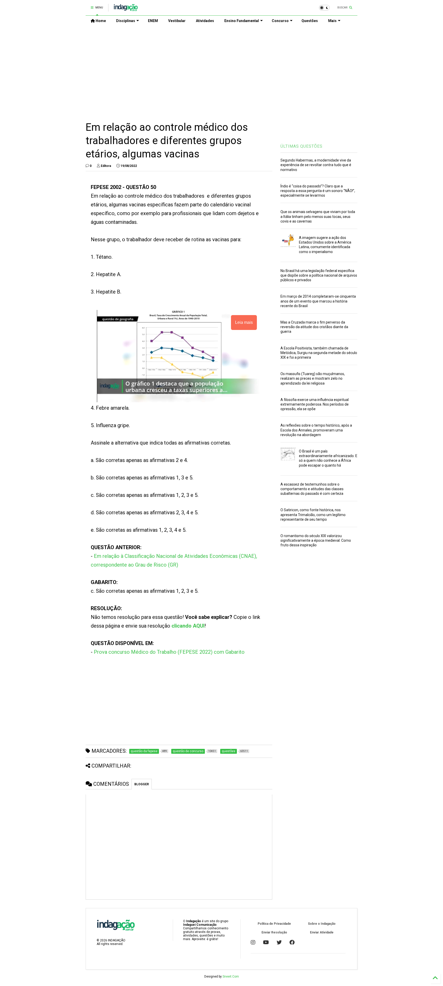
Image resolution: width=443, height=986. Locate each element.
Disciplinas (125, 21)
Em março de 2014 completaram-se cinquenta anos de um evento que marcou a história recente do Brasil (318, 301)
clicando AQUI (188, 626)
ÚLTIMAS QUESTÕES (301, 146)
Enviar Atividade (322, 932)
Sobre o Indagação (322, 923)
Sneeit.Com (231, 976)
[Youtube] (266, 942)
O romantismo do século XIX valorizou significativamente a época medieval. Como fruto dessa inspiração (315, 540)
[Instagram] (253, 942)
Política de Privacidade (274, 923)
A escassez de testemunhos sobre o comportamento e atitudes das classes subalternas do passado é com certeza (312, 489)
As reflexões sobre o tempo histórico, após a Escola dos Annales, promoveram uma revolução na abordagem (316, 430)
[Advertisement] (221, 69)
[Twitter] (279, 942)
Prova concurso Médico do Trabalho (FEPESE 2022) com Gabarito (169, 652)
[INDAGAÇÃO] (126, 9)
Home (100, 21)
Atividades (205, 21)
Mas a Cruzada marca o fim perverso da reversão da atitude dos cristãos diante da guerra (314, 327)
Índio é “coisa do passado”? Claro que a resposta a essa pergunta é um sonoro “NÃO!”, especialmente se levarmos (317, 190)
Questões (309, 21)
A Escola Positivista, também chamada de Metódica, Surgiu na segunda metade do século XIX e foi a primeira (318, 352)
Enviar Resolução (274, 932)
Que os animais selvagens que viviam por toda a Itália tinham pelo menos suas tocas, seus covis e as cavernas (317, 216)
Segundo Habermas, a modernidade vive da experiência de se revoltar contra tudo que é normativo (315, 165)
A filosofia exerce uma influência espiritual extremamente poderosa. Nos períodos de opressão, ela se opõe (314, 404)
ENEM (153, 21)
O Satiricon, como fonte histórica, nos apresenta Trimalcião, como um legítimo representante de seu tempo (313, 514)
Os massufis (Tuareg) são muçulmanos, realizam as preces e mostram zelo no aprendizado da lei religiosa (312, 378)
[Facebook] (292, 942)
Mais (332, 21)
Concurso (280, 21)
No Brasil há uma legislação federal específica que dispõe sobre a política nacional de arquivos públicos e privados (318, 275)
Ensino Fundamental (241, 21)
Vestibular (177, 21)
